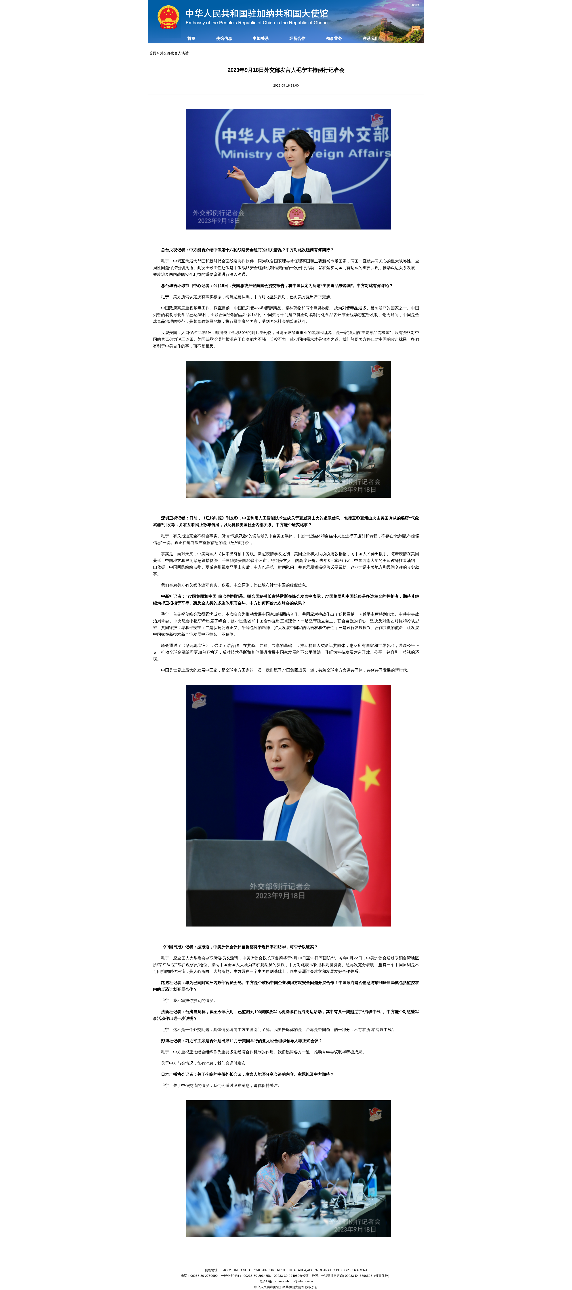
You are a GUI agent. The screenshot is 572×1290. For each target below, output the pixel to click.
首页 (191, 38)
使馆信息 (224, 38)
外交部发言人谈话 (174, 53)
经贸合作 (297, 38)
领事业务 (334, 38)
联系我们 (371, 38)
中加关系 (261, 38)
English (415, 4)
